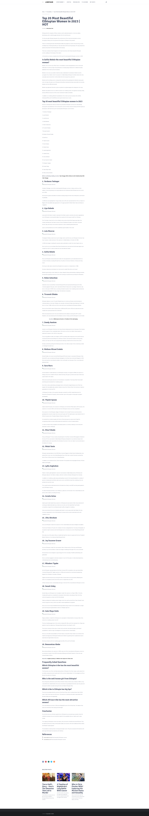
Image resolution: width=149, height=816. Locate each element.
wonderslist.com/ (47, 739)
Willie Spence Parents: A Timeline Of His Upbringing (65, 319)
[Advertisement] (63, 750)
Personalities (76, 2)
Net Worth (92, 2)
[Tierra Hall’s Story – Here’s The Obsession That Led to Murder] (48, 777)
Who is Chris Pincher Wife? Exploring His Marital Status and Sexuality (78, 788)
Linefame (49, 2)
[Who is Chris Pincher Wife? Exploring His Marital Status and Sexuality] (78, 777)
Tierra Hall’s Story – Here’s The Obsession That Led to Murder (48, 788)
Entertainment (60, 2)
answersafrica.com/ (48, 737)
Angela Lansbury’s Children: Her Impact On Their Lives (60, 658)
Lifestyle (69, 2)
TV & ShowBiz (85, 2)
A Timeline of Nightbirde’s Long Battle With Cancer (62, 787)
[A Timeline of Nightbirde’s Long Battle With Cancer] (63, 777)
